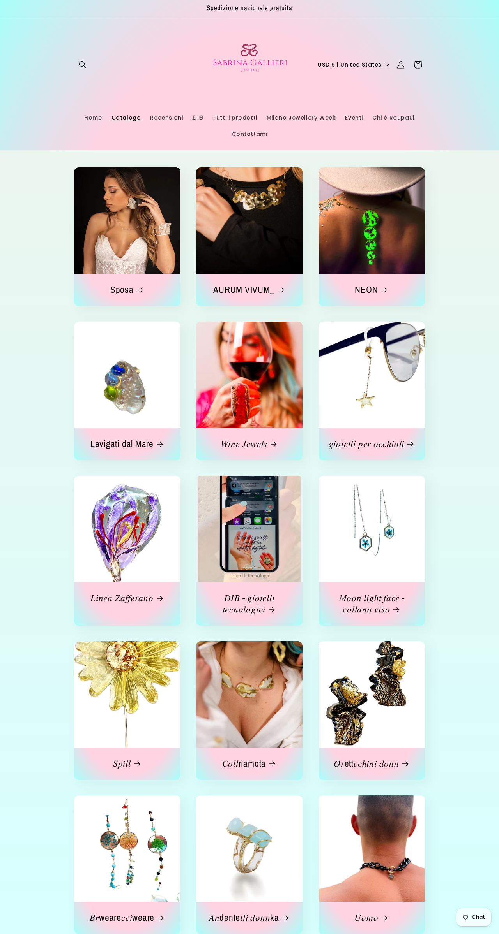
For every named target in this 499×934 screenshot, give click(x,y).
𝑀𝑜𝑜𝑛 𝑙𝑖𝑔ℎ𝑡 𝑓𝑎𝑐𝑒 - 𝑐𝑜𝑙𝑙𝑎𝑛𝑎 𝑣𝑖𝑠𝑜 (371, 604)
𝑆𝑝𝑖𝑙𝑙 (122, 763)
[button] (82, 64)
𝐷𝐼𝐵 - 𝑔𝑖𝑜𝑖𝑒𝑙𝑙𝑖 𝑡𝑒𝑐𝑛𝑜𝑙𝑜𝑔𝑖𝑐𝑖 (249, 604)
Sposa (122, 290)
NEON (366, 290)
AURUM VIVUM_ (244, 290)
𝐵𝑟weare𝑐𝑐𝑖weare (122, 917)
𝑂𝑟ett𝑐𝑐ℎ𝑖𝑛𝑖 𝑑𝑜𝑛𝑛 (366, 763)
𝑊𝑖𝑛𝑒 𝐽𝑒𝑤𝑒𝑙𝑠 (244, 444)
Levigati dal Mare (122, 444)
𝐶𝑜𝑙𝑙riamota (244, 763)
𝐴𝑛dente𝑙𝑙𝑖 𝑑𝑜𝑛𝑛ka (244, 917)
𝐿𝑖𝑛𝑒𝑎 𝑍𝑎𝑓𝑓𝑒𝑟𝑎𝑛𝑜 (122, 598)
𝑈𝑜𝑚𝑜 (366, 917)
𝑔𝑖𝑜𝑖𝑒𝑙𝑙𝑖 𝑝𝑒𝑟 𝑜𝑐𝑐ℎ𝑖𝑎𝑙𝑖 (366, 444)
